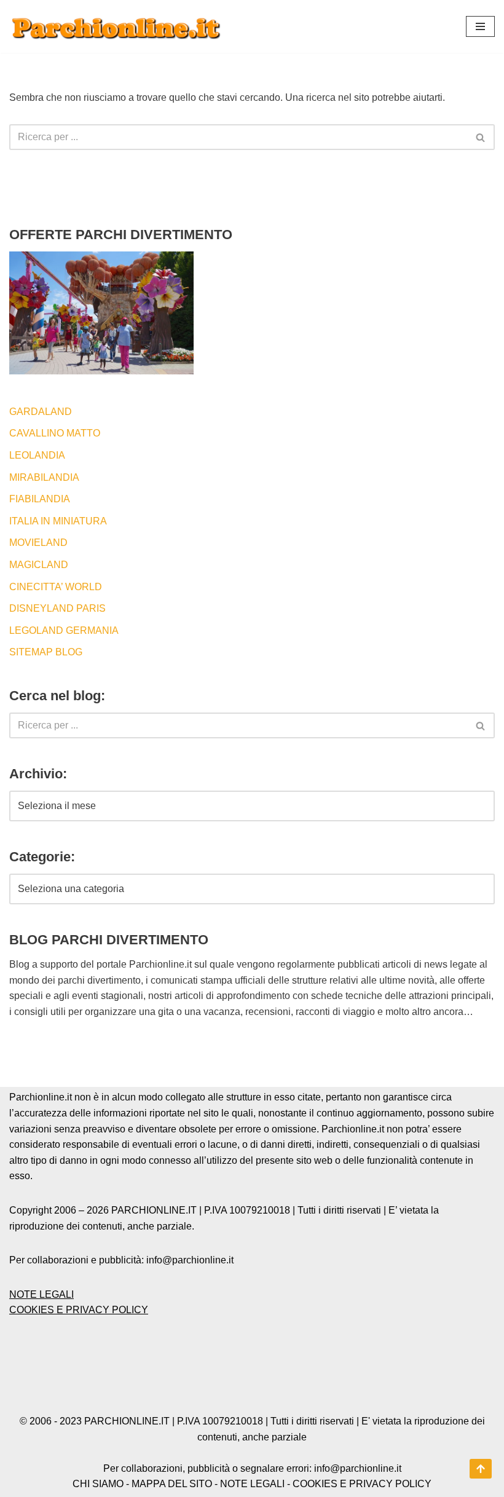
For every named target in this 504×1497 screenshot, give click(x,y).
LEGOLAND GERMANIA (64, 630)
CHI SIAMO (98, 1484)
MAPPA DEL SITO (172, 1484)
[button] (480, 26)
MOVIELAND (38, 542)
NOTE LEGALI (41, 1294)
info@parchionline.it (357, 1468)
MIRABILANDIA (44, 477)
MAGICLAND (38, 564)
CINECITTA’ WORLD (55, 587)
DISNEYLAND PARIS (57, 608)
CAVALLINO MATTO (54, 433)
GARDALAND (40, 411)
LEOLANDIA (37, 455)
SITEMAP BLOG (45, 652)
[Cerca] (481, 137)
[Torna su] (481, 1469)
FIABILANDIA (39, 499)
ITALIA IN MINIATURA (58, 521)
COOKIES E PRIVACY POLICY (78, 1310)
